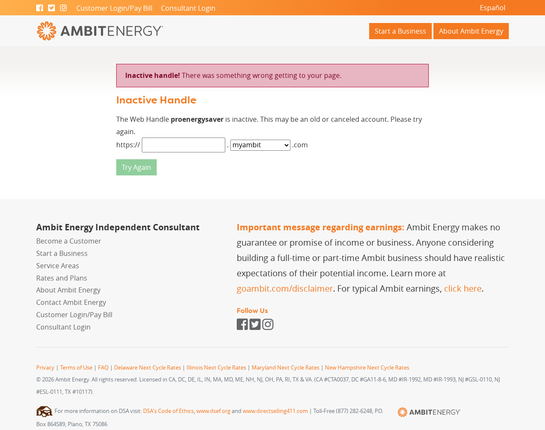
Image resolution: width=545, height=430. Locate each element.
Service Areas (57, 265)
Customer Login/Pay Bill (114, 8)
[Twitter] (51, 8)
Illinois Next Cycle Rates (216, 367)
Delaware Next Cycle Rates (147, 367)
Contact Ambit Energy (71, 302)
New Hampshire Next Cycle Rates (367, 367)
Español (492, 7)
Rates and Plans (61, 278)
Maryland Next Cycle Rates (285, 367)
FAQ (103, 367)
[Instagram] (63, 8)
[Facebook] (39, 8)
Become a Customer (68, 241)
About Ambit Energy (471, 31)
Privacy (45, 367)
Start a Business (400, 31)
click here (463, 288)
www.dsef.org (213, 411)
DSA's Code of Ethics (168, 411)
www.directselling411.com (275, 411)
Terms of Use (76, 367)
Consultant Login (188, 8)
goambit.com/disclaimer (285, 288)
